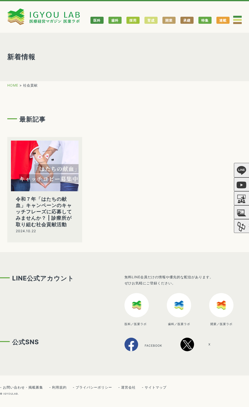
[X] (201, 349)
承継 (187, 20)
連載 (223, 20)
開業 (169, 20)
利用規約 (59, 387)
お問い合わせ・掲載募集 (23, 387)
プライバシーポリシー (94, 387)
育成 (151, 20)
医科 (97, 20)
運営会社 (128, 387)
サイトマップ (156, 387)
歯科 (115, 20)
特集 (205, 20)
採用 (133, 20)
